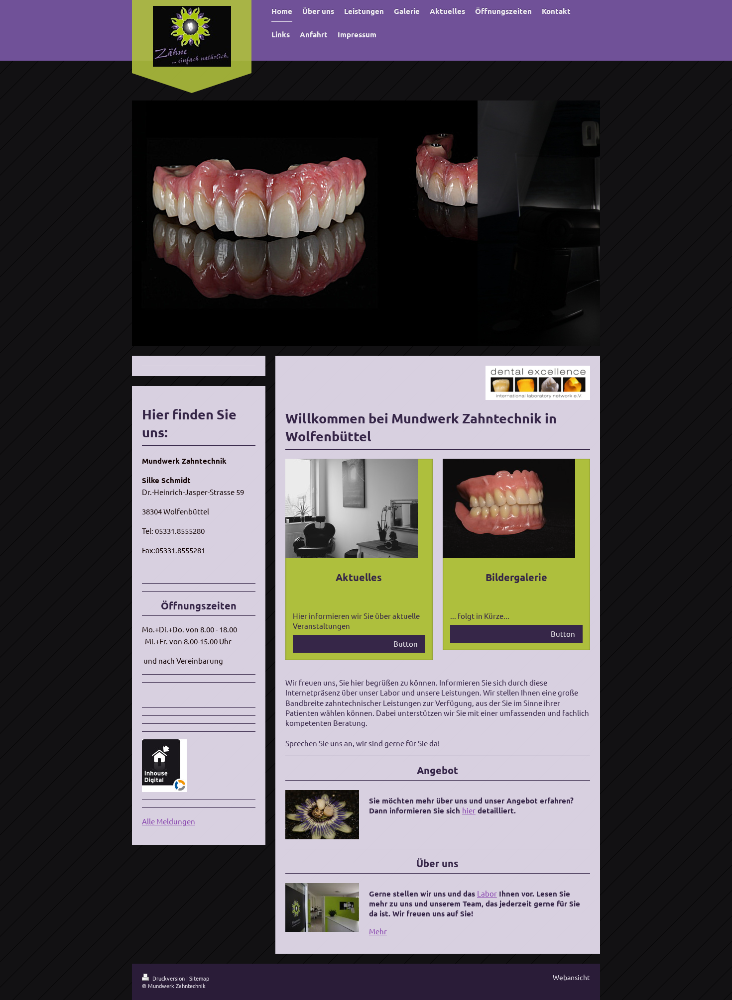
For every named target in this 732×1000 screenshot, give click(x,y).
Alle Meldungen (168, 821)
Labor (487, 893)
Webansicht (571, 977)
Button (405, 643)
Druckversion (168, 978)
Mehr (378, 931)
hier (469, 810)
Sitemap (199, 978)
